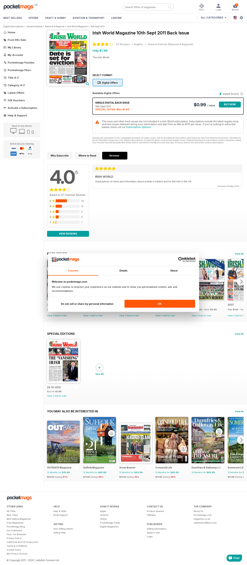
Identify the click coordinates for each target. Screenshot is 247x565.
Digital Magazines (109, 526)
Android (104, 515)
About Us (198, 511)
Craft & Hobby (55, 17)
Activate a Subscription (22, 107)
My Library (14, 47)
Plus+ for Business (16, 534)
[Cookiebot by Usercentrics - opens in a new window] (180, 259)
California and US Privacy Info (22, 542)
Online (103, 518)
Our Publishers (14, 530)
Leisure (116, 17)
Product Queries (155, 511)
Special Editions (61, 333)
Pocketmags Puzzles (21, 62)
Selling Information (156, 528)
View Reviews (68, 233)
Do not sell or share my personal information (87, 303)
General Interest (34, 26)
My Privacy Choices (17, 553)
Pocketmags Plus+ (19, 70)
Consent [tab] (73, 270)
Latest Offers (16, 92)
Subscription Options (138, 127)
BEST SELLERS (12, 17)
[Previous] (49, 440)
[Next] (241, 281)
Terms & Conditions (17, 546)
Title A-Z (13, 77)
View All (239, 253)
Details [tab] (123, 270)
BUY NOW (230, 104)
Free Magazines (15, 522)
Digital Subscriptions (13, 26)
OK (160, 303)
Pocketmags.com (203, 515)
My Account (15, 55)
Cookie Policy (14, 549)
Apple (103, 511)
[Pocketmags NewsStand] (20, 6)
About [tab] (174, 270)
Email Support (60, 515)
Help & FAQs (59, 511)
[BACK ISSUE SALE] (208, 299)
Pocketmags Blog (16, 526)
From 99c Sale (17, 39)
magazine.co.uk (202, 518)
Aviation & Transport (89, 17)
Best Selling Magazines (19, 518)
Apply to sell (153, 532)
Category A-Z (16, 85)
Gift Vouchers (16, 100)
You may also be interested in (72, 411)
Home (11, 32)
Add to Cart (60, 315)
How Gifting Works (63, 528)
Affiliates (151, 515)
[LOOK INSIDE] (68, 84)
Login (150, 536)
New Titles (12, 515)
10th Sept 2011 (98, 26)
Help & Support (17, 115)
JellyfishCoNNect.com (205, 522)
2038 (195, 304)
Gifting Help (59, 532)
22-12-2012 (54, 387)
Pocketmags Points (110, 522)
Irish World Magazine (77, 26)
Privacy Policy (14, 538)
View (49, 315)
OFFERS (33, 17)
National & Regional (54, 26)
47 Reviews (123, 44)
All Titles (11, 511)
